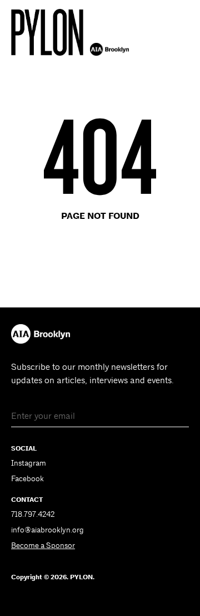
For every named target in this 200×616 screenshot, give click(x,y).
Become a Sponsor (43, 545)
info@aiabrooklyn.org (47, 530)
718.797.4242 (32, 514)
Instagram (28, 463)
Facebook (27, 478)
